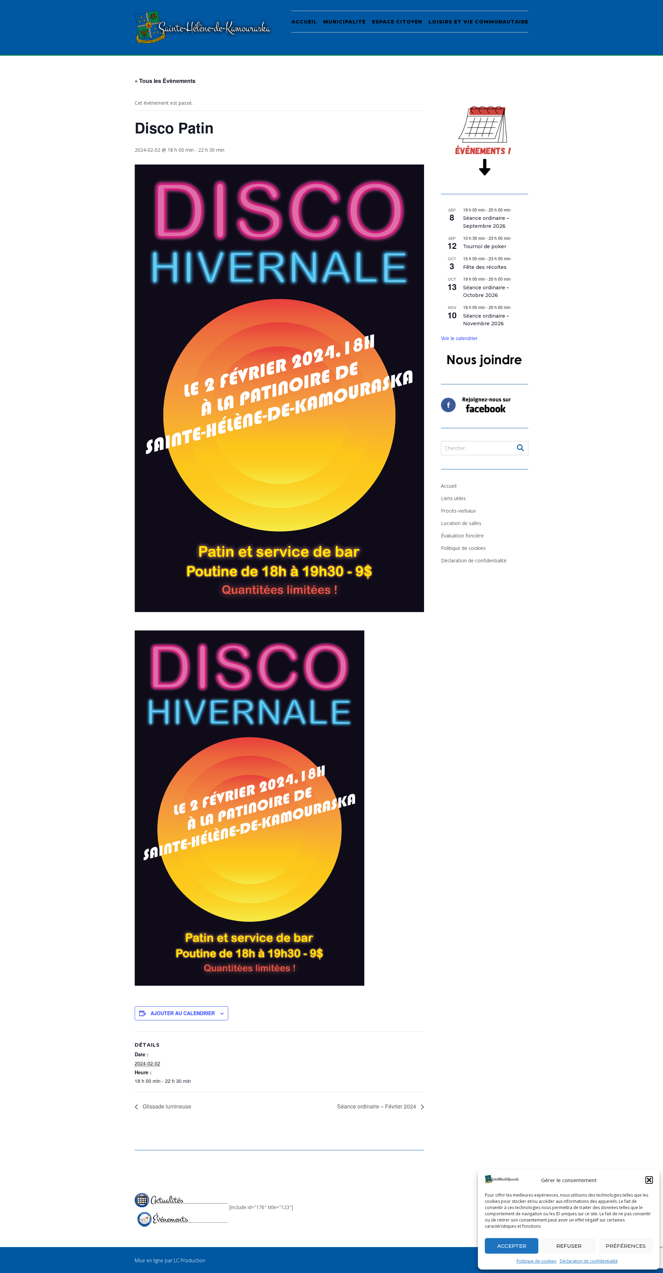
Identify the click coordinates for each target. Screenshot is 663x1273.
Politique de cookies (536, 1261)
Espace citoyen (397, 22)
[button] (649, 1180)
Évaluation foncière (462, 535)
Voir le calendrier (459, 338)
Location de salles (461, 523)
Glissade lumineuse (166, 1106)
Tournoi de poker (484, 246)
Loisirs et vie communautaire (478, 22)
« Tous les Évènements (165, 81)
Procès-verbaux (458, 510)
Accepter (511, 1246)
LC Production (189, 1260)
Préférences (626, 1246)
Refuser (569, 1246)
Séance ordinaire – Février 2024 (377, 1106)
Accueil (304, 22)
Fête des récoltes (485, 267)
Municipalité (344, 22)
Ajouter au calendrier (183, 1013)
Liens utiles (453, 498)
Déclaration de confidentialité (589, 1261)
